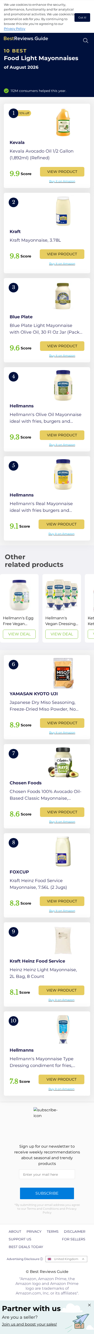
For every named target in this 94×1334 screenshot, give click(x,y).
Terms (53, 1231)
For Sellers (73, 1239)
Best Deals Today (26, 1247)
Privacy (34, 1231)
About (15, 1231)
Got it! (82, 17)
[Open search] (85, 40)
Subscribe (47, 1193)
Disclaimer (74, 1231)
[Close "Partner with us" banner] (89, 1305)
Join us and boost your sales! (29, 1324)
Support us (20, 1239)
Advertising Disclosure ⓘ (25, 1259)
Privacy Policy (14, 28)
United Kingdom (66, 1259)
